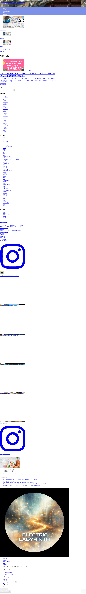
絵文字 (4, 198)
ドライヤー (5, 165)
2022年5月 (5, 118)
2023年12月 (5, 104)
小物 (4, 177)
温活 (4, 187)
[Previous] (2, 590)
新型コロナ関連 (6, 184)
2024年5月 (5, 99)
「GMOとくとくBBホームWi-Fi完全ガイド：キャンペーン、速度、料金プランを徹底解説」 (25, 484)
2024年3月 (5, 100)
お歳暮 (4, 148)
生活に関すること (7, 190)
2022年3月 (5, 121)
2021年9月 (5, 130)
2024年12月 (5, 97)
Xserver (4, 144)
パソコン (5, 166)
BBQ (4, 137)
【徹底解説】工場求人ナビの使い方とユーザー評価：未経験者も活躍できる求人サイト (24, 485)
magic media (5, 141)
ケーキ (4, 160)
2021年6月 (5, 131)
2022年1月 (5, 124)
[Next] (6, 590)
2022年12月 (5, 113)
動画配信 (5, 174)
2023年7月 (5, 109)
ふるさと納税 (6, 169)
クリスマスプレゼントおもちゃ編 (11, 159)
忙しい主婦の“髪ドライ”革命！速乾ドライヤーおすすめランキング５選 (20, 479)
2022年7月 (5, 116)
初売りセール (6, 173)
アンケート (5, 145)
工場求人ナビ (6, 180)
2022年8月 (5, 114)
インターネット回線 (7, 146)
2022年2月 (5, 123)
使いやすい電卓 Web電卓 (9, 481)
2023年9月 (5, 107)
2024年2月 (5, 102)
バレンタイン (6, 167)
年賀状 (4, 181)
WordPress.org (6, 217)
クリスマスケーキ (7, 156)
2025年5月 (5, 96)
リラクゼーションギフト (9, 170)
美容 (4, 200)
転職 (4, 204)
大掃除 (4, 176)
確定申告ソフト (6, 196)
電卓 (4, 205)
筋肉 (4, 197)
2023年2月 (5, 111)
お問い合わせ (6, 558)
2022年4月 (5, 120)
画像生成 (5, 194)
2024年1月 (5, 103)
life (3, 140)
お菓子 (4, 149)
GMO (4, 139)
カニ (4, 153)
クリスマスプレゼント (8, 157)
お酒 (4, 150)
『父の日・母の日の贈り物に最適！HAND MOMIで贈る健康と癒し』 (19, 482)
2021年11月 (5, 127)
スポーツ (5, 162)
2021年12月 (5, 126)
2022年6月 (5, 117)
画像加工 (5, 191)
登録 (4, 212)
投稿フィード (6, 215)
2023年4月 (5, 110)
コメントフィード (7, 216)
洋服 (4, 186)
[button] (14, 90)
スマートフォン (6, 163)
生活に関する (6, 188)
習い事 (4, 201)
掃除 (4, 183)
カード (4, 152)
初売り (4, 172)
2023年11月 (5, 106)
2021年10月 (5, 128)
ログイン (5, 213)
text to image (5, 142)
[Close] (9, 591)
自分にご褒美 (6, 203)
